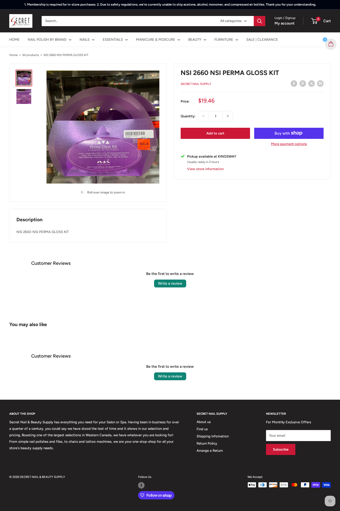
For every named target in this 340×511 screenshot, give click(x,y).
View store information (205, 169)
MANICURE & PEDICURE (155, 39)
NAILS (85, 39)
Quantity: (188, 116)
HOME (14, 39)
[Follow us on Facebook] (141, 485)
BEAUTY (194, 39)
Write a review (170, 283)
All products (30, 55)
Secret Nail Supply (196, 84)
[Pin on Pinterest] (303, 83)
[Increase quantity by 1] (228, 116)
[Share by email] (320, 83)
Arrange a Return (210, 451)
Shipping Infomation (213, 436)
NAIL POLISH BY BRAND (47, 39)
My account (284, 23)
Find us (202, 429)
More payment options (289, 144)
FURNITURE (223, 39)
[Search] (259, 21)
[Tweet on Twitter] (311, 83)
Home (13, 55)
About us (204, 422)
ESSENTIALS (113, 39)
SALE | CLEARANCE (262, 39)
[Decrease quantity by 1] (203, 116)
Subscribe (280, 449)
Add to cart (215, 133)
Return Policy (207, 443)
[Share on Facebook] (294, 83)
